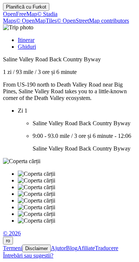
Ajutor (58, 248)
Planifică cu (26, 7)
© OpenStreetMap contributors (93, 20)
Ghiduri (27, 46)
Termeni (12, 248)
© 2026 (12, 233)
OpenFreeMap (20, 14)
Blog (71, 248)
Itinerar (26, 40)
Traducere (106, 248)
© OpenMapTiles (36, 20)
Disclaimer (36, 248)
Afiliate (86, 248)
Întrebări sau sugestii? (28, 255)
